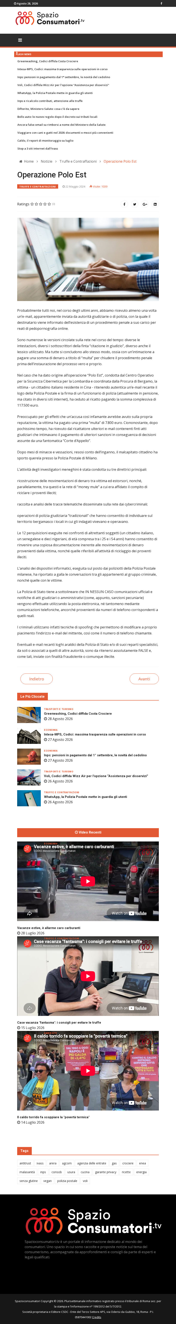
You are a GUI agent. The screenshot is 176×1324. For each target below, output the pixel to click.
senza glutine (29, 1181)
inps (43, 1172)
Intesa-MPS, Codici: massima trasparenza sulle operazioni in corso (62, 69)
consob (57, 1172)
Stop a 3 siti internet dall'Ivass (37, 148)
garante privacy (105, 1172)
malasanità (27, 1172)
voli (85, 1181)
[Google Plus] (145, 204)
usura (71, 1172)
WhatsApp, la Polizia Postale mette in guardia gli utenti (55, 93)
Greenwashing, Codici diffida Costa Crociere (47, 61)
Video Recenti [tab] (89, 832)
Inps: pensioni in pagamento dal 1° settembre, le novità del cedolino (63, 77)
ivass (40, 1163)
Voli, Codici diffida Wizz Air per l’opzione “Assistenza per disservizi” (63, 85)
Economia (51, 730)
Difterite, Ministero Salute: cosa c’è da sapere (48, 109)
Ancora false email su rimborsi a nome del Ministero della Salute (61, 125)
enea (142, 1163)
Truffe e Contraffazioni (37, 186)
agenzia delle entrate (91, 1163)
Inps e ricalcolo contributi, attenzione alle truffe (50, 101)
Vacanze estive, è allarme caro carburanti (48, 928)
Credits (96, 1317)
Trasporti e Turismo (58, 709)
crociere (128, 1163)
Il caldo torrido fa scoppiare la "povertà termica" (53, 1117)
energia (141, 1172)
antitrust (25, 1163)
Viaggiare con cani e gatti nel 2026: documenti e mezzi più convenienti (65, 133)
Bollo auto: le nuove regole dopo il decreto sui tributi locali (57, 117)
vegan (47, 1181)
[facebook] (161, 3)
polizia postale (67, 1181)
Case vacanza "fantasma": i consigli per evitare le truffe (59, 1022)
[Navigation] (20, 40)
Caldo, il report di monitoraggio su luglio (45, 140)
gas (114, 1163)
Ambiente (50, 1033)
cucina (85, 1172)
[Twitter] (134, 204)
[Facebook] (124, 204)
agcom (67, 1163)
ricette (126, 1172)
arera (52, 1163)
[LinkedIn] (155, 204)
